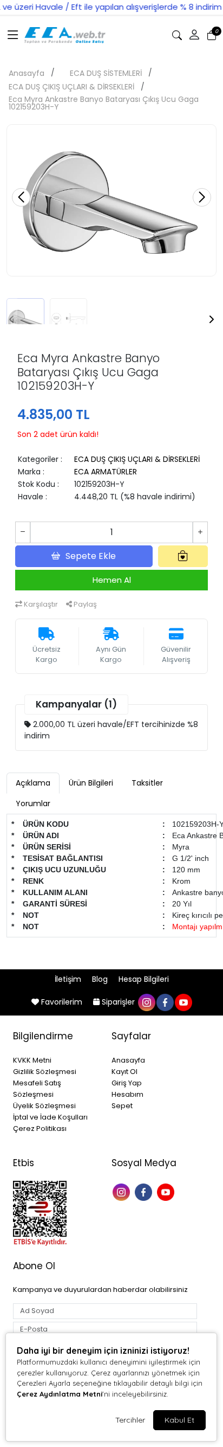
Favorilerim (61, 1001)
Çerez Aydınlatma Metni (59, 1394)
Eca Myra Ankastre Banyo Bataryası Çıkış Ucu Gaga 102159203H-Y (104, 103)
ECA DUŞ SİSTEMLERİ (106, 73)
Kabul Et (179, 1420)
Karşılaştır (40, 604)
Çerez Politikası (40, 1128)
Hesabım (127, 1094)
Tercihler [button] (130, 1420)
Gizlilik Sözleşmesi (44, 1071)
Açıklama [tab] (33, 782)
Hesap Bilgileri (144, 979)
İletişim (69, 979)
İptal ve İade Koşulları (50, 1117)
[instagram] (146, 1001)
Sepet (122, 1106)
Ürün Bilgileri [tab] (91, 782)
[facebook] (164, 1001)
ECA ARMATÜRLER (105, 471)
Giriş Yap (127, 1083)
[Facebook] (145, 1190)
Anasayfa (26, 73)
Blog (101, 979)
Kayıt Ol (124, 1071)
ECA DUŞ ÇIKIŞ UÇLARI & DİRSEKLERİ (71, 87)
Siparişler (118, 1001)
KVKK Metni (32, 1060)
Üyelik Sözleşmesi (44, 1106)
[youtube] (183, 1001)
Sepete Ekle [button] (90, 556)
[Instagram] (123, 1190)
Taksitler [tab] (147, 782)
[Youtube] (167, 1190)
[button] (13, 35)
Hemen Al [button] (112, 580)
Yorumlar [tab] (33, 803)
